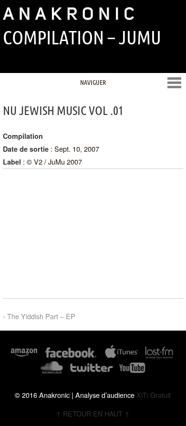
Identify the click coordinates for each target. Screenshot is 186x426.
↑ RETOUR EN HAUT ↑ (93, 413)
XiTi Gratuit (153, 395)
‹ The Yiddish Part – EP (39, 316)
